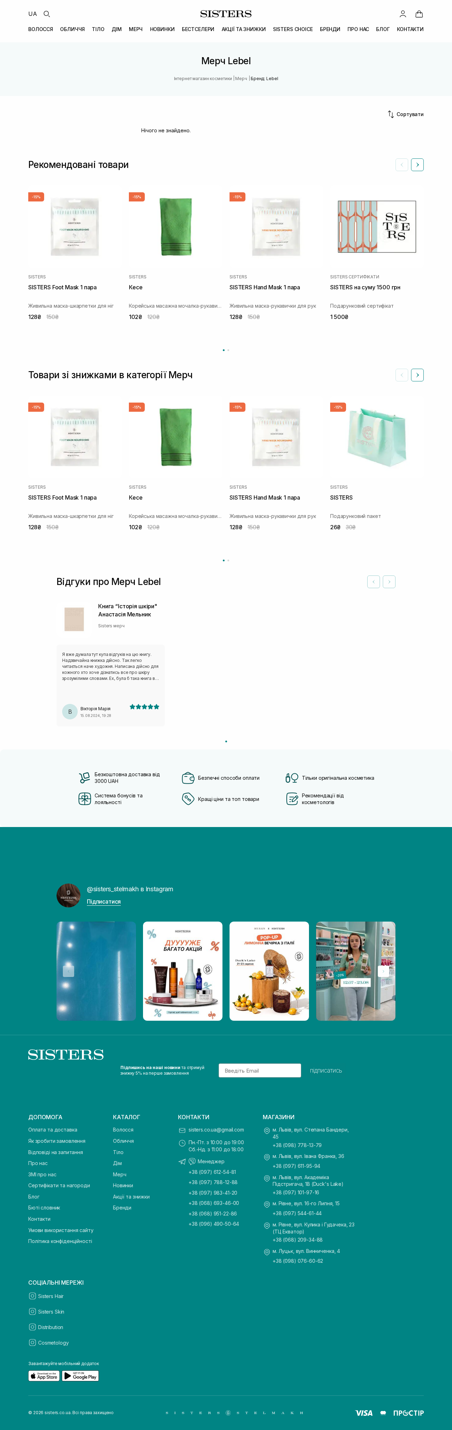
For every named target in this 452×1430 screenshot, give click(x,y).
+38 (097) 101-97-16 (296, 1192)
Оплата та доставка (52, 1130)
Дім (117, 1163)
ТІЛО (98, 29)
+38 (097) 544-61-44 (297, 1213)
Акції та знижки (131, 1197)
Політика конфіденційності (60, 1241)
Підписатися (104, 901)
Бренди (122, 1208)
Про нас (38, 1163)
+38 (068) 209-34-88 (298, 1240)
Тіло (118, 1152)
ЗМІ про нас (42, 1174)
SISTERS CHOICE (293, 29)
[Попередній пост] (68, 971)
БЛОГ (382, 29)
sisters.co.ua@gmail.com (216, 1130)
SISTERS (37, 276)
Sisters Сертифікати (354, 276)
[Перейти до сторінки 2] (228, 350)
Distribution (50, 1327)
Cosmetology (53, 1343)
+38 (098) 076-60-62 (298, 1261)
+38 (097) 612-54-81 (212, 1172)
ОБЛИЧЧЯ (72, 29)
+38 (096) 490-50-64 (214, 1224)
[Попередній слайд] (402, 164)
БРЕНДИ (330, 29)
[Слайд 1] (226, 741)
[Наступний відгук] (389, 581)
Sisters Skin (51, 1312)
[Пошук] (46, 13)
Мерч (119, 1174)
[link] (419, 13)
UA (32, 13)
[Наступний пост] (383, 971)
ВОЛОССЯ (40, 29)
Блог (33, 1197)
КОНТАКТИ (410, 29)
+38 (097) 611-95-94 (296, 1166)
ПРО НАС (358, 29)
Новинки (123, 1185)
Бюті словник (44, 1208)
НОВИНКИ (162, 29)
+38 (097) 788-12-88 (213, 1182)
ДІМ (117, 29)
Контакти (39, 1219)
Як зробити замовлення (56, 1141)
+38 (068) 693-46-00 (214, 1203)
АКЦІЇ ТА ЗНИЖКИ (244, 29)
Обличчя (123, 1141)
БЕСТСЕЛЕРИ (198, 29)
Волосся (123, 1130)
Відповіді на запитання (55, 1152)
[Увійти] (403, 13)
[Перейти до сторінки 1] (224, 350)
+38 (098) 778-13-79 (297, 1145)
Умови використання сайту (61, 1230)
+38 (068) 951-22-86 (213, 1214)
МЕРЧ (136, 29)
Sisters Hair (51, 1296)
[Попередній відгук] (373, 581)
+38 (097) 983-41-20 (213, 1193)
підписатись (326, 1070)
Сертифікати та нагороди (59, 1185)
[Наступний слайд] (417, 164)
